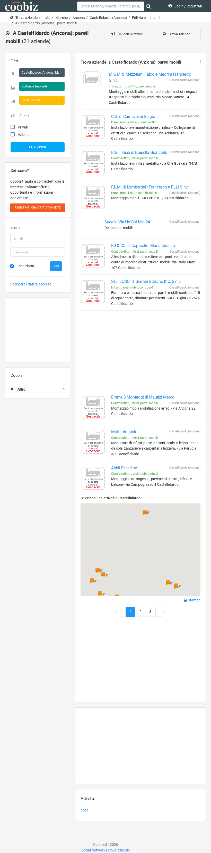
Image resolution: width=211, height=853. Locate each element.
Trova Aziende (179, 34)
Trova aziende (26, 18)
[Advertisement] (37, 330)
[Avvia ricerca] (148, 6)
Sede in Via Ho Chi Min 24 (127, 222)
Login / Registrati (188, 6)
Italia (46, 18)
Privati (23, 127)
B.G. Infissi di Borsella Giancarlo (139, 152)
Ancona (79, 18)
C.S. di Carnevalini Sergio (133, 116)
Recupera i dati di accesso (30, 284)
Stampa (193, 600)
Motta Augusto (124, 431)
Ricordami (25, 266)
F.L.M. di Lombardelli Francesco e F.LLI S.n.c (150, 187)
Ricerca (39, 147)
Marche (62, 18)
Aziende (24, 135)
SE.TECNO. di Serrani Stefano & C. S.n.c (146, 281)
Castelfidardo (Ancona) (108, 18)
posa (85, 810)
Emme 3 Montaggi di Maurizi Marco (142, 397)
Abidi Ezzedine (124, 467)
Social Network (93, 850)
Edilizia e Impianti (146, 18)
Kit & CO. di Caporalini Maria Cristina (143, 245)
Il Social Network (131, 34)
